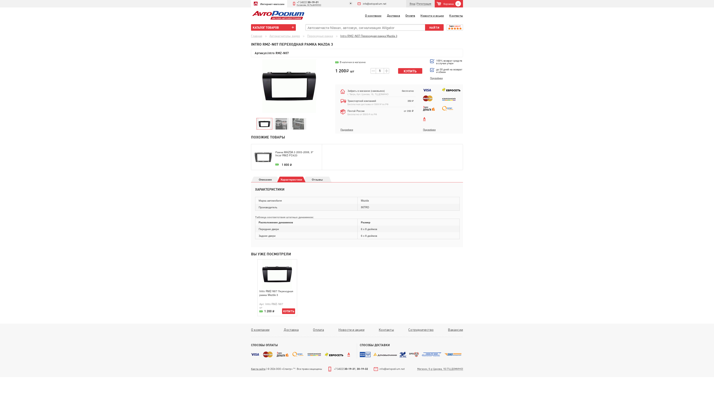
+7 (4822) (309, 3)
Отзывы (317, 179)
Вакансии (455, 330)
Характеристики (291, 179)
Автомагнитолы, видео (284, 36)
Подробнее (346, 129)
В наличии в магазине (353, 62)
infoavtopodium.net (374, 3)
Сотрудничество (421, 330)
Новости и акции (432, 15)
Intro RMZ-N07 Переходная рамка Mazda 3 (276, 293)
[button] (424, 3)
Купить (410, 71)
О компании (373, 15)
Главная (256, 36)
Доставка (393, 15)
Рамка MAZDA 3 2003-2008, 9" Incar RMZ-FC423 (294, 154)
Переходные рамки (320, 36)
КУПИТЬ (288, 311)
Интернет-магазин (272, 4)
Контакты (456, 15)
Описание (265, 179)
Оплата (410, 15)
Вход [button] (412, 3)
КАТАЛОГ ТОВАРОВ (266, 27)
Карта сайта (258, 368)
